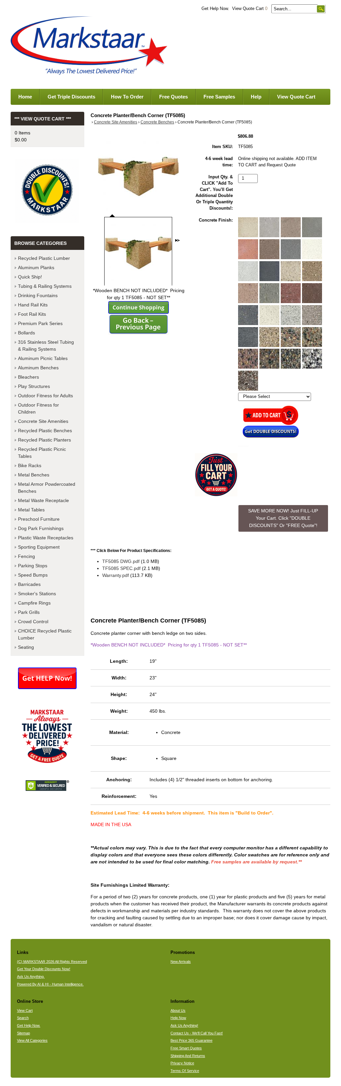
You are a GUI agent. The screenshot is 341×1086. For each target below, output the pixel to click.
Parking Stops (32, 565)
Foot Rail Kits (32, 314)
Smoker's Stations (37, 593)
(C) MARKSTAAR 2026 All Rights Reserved (52, 962)
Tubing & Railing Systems (45, 286)
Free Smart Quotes (186, 1048)
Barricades (29, 584)
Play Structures (34, 386)
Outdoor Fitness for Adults (45, 395)
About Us (177, 1010)
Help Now (178, 1018)
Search (23, 1018)
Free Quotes (173, 96)
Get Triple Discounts (71, 96)
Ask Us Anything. (31, 977)
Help (256, 96)
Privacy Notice (182, 1063)
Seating (26, 647)
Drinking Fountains (38, 295)
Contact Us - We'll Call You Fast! (196, 1033)
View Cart (25, 1010)
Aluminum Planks (36, 267)
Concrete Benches (157, 122)
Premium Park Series (40, 323)
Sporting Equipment (39, 547)
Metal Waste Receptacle (43, 500)
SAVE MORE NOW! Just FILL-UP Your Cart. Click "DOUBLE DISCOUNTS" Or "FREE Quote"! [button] (283, 518)
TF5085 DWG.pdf (121, 561)
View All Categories (32, 1040)
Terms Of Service (184, 1071)
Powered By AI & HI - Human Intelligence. (50, 984)
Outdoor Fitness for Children (38, 408)
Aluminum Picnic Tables (43, 358)
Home (25, 96)
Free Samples (219, 96)
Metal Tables (31, 509)
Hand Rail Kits (33, 304)
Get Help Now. (215, 8)
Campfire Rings (34, 603)
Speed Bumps (33, 575)
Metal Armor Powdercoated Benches (46, 487)
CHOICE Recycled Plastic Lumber (45, 634)
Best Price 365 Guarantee (191, 1040)
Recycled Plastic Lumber (44, 258)
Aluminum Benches (38, 367)
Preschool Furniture (39, 519)
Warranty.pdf (115, 575)
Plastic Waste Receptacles (45, 537)
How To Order (127, 96)
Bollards (26, 332)
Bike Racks (29, 465)
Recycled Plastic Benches (45, 430)
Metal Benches (33, 474)
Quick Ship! (30, 276)
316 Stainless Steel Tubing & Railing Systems (46, 345)
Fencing (26, 556)
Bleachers (28, 377)
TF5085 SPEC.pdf (121, 568)
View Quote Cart (249, 8)
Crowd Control (33, 621)
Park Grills (29, 612)
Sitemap (23, 1033)
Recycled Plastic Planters (44, 440)
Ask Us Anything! (184, 1025)
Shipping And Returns (187, 1056)
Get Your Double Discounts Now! (43, 969)
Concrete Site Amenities (115, 122)
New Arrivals (180, 962)
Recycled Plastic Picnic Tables (42, 453)
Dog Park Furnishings (41, 528)
